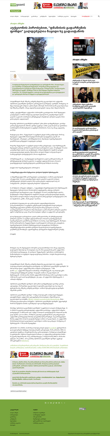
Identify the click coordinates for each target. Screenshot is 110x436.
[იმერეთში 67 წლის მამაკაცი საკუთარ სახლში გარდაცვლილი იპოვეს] (86, 71)
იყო (16, 270)
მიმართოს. (25, 341)
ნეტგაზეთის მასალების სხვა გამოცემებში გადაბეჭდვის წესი (84, 433)
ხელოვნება (52, 16)
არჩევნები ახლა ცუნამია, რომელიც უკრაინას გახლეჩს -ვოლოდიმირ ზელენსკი (84, 106)
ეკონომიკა (34, 16)
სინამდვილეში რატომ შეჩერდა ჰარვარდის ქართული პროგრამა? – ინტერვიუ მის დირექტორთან (86, 204)
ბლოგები (74, 16)
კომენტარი (43, 16)
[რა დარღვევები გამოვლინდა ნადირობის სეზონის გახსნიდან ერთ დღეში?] (86, 119)
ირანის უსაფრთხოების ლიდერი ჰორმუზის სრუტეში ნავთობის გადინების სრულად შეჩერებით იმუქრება (86, 179)
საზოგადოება (25, 16)
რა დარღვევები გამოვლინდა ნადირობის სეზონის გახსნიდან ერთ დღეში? (85, 130)
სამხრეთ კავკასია (63, 16)
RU (91, 16)
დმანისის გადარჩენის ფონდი (18, 391)
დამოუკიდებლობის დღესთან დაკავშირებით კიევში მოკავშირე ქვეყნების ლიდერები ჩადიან (86, 154)
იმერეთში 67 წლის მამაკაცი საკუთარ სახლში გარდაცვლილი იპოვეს (86, 82)
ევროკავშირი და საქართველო (42, 421)
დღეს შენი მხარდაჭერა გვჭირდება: (24, 377)
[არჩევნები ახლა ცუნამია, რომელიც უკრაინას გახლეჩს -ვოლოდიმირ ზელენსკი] (86, 95)
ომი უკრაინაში (37, 417)
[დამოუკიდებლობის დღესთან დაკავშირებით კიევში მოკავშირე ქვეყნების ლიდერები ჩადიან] (86, 143)
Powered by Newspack (24, 433)
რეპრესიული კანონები (39, 419)
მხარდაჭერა (15, 11)
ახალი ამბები (14, 16)
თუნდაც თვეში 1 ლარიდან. (32, 379)
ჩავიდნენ (52, 328)
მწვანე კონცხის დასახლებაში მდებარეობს (43, 299)
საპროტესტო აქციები (39, 415)
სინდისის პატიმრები (39, 412)
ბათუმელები (86, 16)
